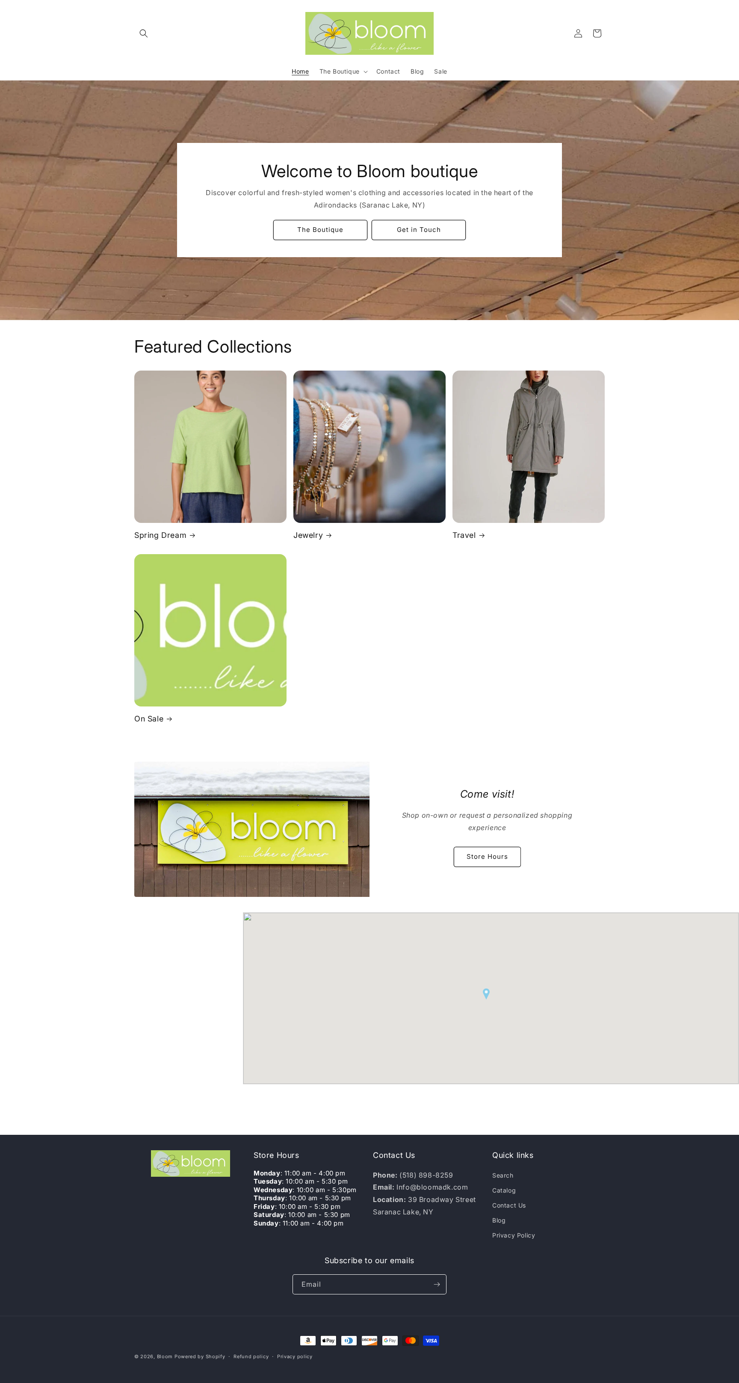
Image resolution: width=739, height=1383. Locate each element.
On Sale (148, 718)
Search (503, 1175)
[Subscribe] (436, 1284)
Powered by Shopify (199, 1356)
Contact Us (509, 1205)
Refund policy (251, 1356)
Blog (498, 1220)
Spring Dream (160, 535)
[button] (143, 33)
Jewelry (308, 535)
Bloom (165, 1356)
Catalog (504, 1190)
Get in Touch (419, 230)
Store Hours (487, 857)
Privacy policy (295, 1356)
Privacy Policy (513, 1235)
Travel (464, 535)
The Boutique (320, 230)
